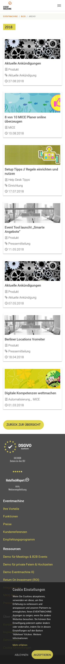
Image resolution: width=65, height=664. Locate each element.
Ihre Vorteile (11, 509)
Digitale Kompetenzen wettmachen (30, 393)
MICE (11, 127)
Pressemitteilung (19, 243)
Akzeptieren (42, 654)
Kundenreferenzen (15, 532)
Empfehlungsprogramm (19, 539)
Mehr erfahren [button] (20, 645)
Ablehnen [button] (21, 654)
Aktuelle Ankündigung (22, 75)
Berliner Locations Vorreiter (25, 339)
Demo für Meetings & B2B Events (25, 557)
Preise (7, 524)
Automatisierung (19, 399)
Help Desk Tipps (19, 180)
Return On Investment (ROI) (21, 580)
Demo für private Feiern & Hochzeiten (28, 564)
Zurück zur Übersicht (23, 424)
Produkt (13, 69)
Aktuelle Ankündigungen (23, 63)
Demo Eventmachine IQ (18, 572)
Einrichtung (15, 185)
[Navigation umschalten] (59, 5)
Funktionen (10, 516)
